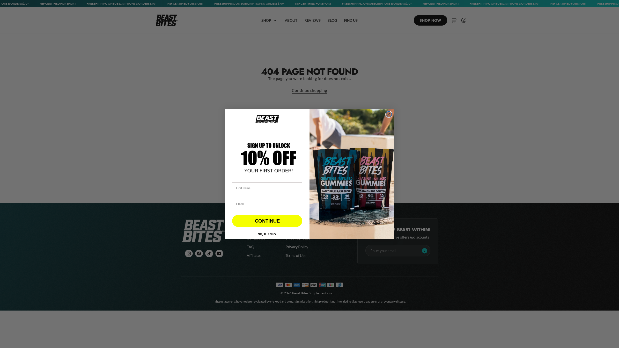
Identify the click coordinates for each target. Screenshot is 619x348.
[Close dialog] (389, 114)
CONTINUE (267, 221)
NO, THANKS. (267, 234)
